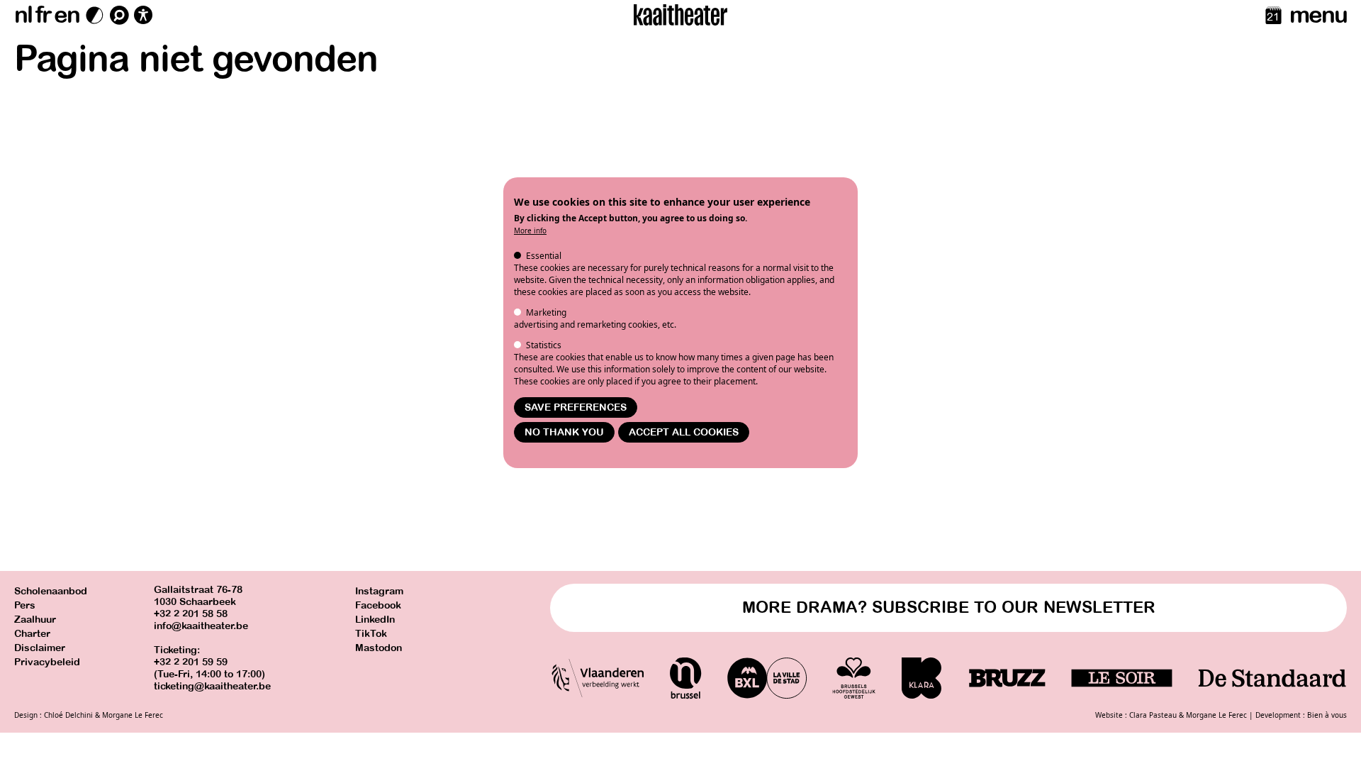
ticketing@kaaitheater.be (212, 686)
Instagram (379, 591)
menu (1318, 15)
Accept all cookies (684, 432)
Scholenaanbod (50, 591)
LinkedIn (375, 620)
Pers (24, 605)
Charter (32, 634)
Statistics (543, 345)
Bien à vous (1327, 715)
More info (530, 230)
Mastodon (378, 648)
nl (23, 15)
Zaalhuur (35, 620)
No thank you (564, 432)
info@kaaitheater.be (201, 626)
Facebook (378, 605)
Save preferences (576, 407)
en (66, 15)
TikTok (371, 634)
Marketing (546, 312)
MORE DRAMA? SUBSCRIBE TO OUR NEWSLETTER (948, 607)
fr (42, 15)
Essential (543, 256)
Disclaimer (39, 648)
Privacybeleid (47, 662)
